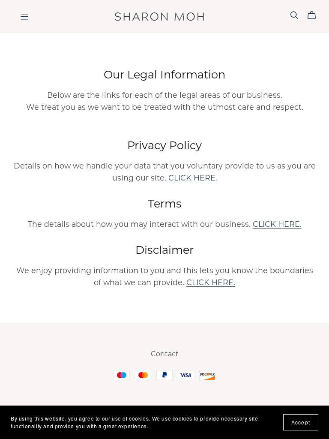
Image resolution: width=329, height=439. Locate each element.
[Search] (294, 15)
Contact (165, 354)
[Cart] (315, 15)
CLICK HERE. (192, 177)
